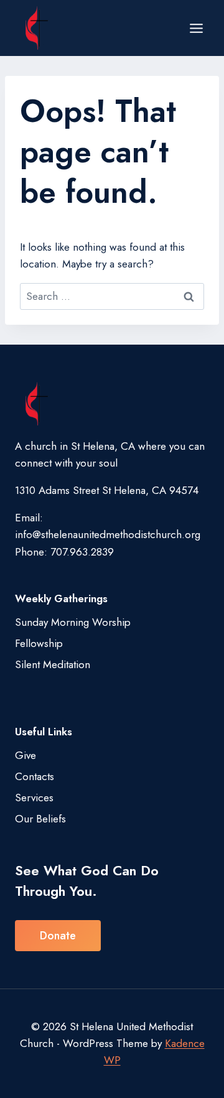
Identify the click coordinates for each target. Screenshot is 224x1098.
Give (25, 755)
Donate (58, 936)
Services (34, 797)
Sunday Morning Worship (73, 622)
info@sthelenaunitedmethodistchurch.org (107, 534)
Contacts (34, 776)
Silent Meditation (52, 664)
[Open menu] (196, 28)
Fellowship (39, 643)
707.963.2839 (82, 551)
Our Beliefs (40, 818)
